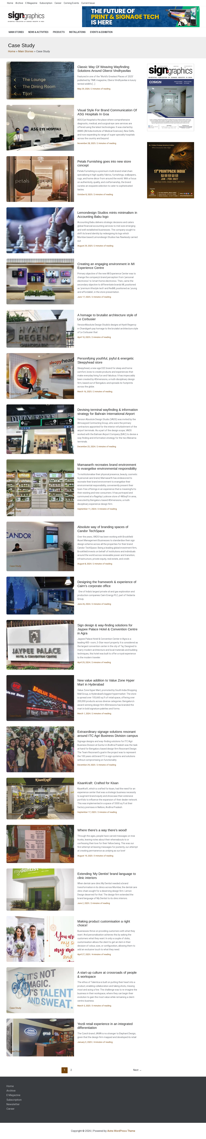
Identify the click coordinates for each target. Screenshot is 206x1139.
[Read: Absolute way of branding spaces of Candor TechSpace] (40, 546)
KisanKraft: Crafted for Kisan (97, 783)
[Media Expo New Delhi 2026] (141, 16)
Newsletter (13, 1104)
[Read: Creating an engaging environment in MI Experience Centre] (40, 281)
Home (10, 1086)
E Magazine (13, 1095)
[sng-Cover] (170, 97)
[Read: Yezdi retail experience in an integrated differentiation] (40, 1037)
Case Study (15, 94)
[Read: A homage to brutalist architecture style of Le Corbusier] (40, 328)
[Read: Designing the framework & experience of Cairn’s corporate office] (40, 595)
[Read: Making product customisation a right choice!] (40, 938)
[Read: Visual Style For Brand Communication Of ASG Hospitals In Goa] (40, 127)
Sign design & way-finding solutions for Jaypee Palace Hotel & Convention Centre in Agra (107, 629)
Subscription (14, 1099)
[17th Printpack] (170, 170)
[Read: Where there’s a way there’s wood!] (40, 844)
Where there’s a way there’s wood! (102, 830)
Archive (10, 1090)
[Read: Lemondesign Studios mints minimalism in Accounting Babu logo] (40, 230)
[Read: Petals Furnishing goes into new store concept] (40, 179)
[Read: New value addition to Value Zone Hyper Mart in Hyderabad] (40, 698)
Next (137, 1069)
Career (10, 1108)
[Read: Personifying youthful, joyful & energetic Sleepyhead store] (40, 376)
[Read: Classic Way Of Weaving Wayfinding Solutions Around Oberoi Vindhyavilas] (40, 80)
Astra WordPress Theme (121, 1130)
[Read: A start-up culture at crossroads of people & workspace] (40, 990)
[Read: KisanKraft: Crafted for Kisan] (40, 798)
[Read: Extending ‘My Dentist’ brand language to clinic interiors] (40, 889)
